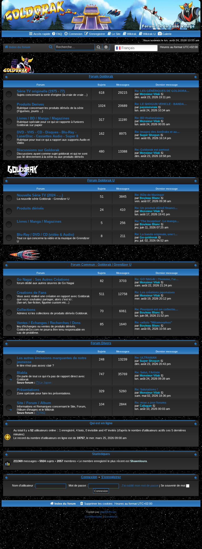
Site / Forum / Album (34, 403)
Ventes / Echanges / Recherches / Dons (48, 323)
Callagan (146, 405)
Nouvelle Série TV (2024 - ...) (40, 195)
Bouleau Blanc (150, 198)
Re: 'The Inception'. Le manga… (157, 221)
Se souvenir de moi (173, 485)
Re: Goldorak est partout (152, 149)
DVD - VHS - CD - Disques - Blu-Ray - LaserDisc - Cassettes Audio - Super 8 (47, 134)
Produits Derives (30, 104)
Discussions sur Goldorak (38, 150)
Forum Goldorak (101, 76)
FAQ (42, 412)
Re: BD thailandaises (149, 117)
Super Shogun (150, 135)
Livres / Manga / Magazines (39, 221)
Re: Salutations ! (146, 389)
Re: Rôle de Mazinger (149, 194)
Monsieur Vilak (150, 94)
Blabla (22, 373)
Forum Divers (101, 343)
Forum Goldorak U (101, 180)
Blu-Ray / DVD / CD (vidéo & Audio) (45, 235)
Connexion (89, 477)
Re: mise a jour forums (150, 402)
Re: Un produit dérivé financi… (156, 208)
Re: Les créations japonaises (155, 292)
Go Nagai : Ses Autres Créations (43, 279)
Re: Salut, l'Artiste (147, 372)
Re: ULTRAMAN (145, 357)
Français (127, 48)
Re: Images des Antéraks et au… (157, 131)
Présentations (28, 390)
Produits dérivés (30, 208)
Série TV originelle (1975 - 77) (41, 91)
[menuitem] (57, 34)
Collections (26, 310)
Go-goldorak (148, 237)
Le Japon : (46, 382)
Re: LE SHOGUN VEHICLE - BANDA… (161, 104)
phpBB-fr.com (108, 511)
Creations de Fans (31, 293)
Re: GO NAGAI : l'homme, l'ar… (157, 279)
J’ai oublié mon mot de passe (140, 485)
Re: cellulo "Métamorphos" (153, 322)
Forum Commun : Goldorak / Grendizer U (101, 264)
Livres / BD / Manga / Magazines (43, 118)
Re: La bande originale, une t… (156, 234)
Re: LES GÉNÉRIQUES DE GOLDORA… (162, 90)
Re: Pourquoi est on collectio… (156, 309)
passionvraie (148, 107)
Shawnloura (138, 461)
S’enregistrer (111, 477)
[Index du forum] (101, 15)
